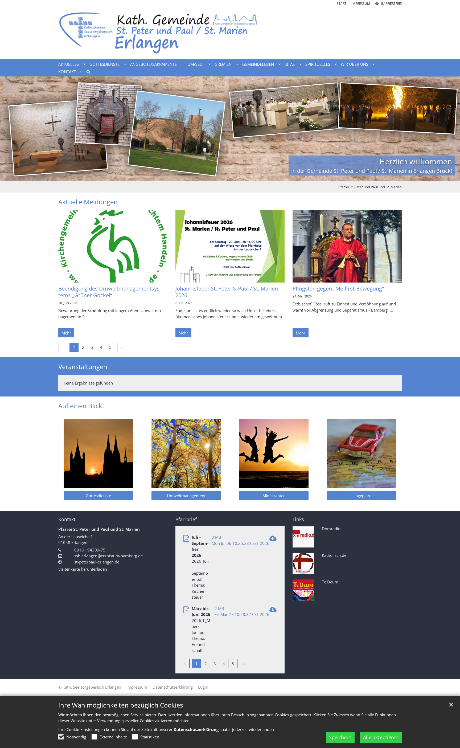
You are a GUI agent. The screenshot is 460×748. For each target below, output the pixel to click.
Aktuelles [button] (68, 64)
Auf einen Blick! (81, 406)
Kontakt (66, 519)
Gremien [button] (223, 64)
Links (298, 519)
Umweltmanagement (186, 495)
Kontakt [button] (67, 71)
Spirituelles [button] (317, 64)
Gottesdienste (98, 495)
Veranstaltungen (82, 367)
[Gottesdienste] (98, 453)
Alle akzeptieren (381, 737)
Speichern (340, 737)
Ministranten (274, 495)
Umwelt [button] (195, 64)
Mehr (66, 333)
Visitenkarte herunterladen (82, 569)
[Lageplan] (361, 453)
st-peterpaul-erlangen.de (96, 562)
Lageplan (362, 495)
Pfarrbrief (186, 519)
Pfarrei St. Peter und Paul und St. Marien (370, 187)
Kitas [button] (290, 64)
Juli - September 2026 (200, 546)
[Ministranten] (274, 453)
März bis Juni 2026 (201, 611)
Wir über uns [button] (354, 64)
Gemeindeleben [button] (258, 64)
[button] (86, 72)
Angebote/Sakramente (153, 64)
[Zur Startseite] (230, 32)
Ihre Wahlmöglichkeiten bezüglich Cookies (120, 705)
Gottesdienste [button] (104, 64)
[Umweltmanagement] (186, 453)
